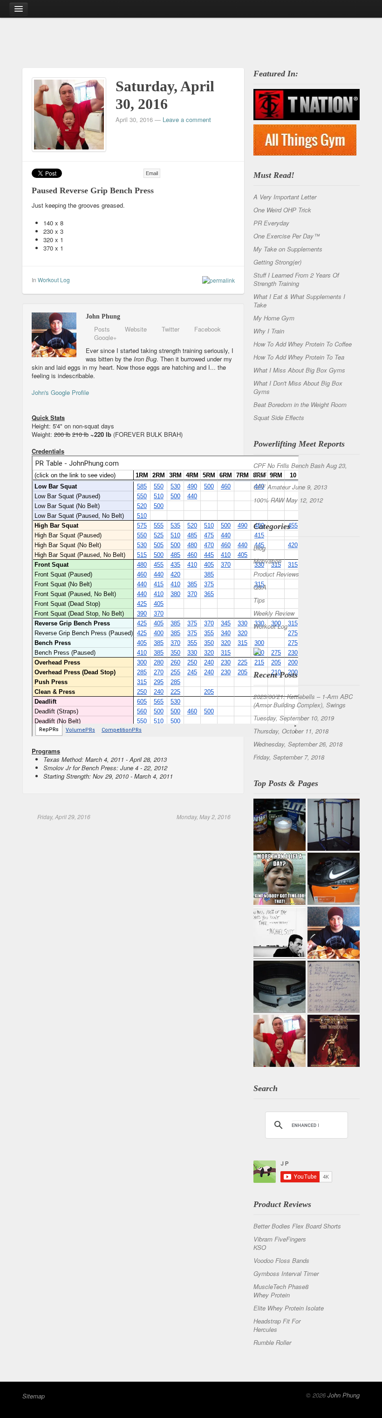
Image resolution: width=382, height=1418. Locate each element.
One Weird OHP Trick (282, 209)
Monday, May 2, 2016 (203, 817)
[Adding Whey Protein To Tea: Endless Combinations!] (279, 825)
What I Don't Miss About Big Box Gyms (297, 387)
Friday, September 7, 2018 (288, 757)
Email (152, 173)
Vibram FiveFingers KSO (279, 1243)
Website (136, 329)
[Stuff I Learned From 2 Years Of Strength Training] (333, 987)
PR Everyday (271, 222)
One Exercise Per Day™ (286, 235)
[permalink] (216, 280)
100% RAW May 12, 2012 (288, 499)
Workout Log (54, 280)
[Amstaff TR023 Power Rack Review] (333, 825)
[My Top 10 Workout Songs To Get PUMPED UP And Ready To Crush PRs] (333, 1041)
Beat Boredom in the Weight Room (300, 404)
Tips (259, 600)
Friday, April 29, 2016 (63, 817)
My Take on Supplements (287, 248)
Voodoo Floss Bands (281, 1260)
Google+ (105, 337)
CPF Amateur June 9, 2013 (290, 486)
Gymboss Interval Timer (286, 1273)
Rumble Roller (272, 1342)
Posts (102, 329)
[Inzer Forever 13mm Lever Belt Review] (279, 987)
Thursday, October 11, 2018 (290, 730)
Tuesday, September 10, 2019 (293, 717)
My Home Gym (273, 317)
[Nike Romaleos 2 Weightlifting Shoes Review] (333, 879)
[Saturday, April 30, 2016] (69, 113)
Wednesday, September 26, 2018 (297, 744)
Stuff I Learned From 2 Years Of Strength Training (296, 279)
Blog (259, 547)
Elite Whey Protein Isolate (288, 1307)
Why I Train (268, 330)
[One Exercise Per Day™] (279, 879)
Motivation (267, 560)
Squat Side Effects (278, 417)
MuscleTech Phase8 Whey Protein (280, 1290)
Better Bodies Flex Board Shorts (297, 1225)
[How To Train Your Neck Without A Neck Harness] (333, 933)
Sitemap (33, 1395)
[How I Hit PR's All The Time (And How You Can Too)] (279, 933)
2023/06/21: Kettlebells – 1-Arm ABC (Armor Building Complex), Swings (303, 700)
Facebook (207, 329)
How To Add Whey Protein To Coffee (302, 343)
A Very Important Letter (284, 196)
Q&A (259, 587)
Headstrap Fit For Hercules (276, 1325)
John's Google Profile (60, 392)
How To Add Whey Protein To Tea (298, 357)
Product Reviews (276, 574)
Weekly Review (273, 613)
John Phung (343, 1395)
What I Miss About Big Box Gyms (299, 370)
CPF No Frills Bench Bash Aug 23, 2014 (300, 469)
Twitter (170, 329)
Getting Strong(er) (277, 262)
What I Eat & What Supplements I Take (299, 300)
